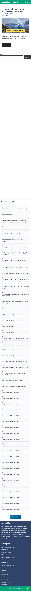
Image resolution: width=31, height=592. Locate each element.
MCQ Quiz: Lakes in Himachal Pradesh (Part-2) (13, 380)
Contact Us (4, 574)
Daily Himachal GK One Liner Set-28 (10, 404)
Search (2, 54)
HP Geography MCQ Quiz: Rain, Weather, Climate (14, 247)
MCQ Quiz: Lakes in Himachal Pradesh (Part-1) (13, 386)
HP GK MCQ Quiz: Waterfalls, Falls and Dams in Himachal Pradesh (13, 374)
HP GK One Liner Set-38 (8, 309)
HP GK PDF (4, 562)
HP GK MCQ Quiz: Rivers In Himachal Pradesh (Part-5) (15, 267)
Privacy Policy (5, 579)
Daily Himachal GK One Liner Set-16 (10, 474)
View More (15, 517)
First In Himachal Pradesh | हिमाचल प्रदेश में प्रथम (13, 228)
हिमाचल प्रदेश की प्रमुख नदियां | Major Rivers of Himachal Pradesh (14, 240)
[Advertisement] (15, 129)
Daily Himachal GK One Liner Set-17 (10, 468)
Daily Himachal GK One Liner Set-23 (10, 439)
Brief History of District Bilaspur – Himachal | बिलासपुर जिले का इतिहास (15, 287)
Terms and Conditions (7, 582)
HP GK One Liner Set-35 (8, 326)
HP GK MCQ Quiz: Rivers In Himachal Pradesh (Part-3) (15, 338)
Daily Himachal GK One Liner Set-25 (10, 421)
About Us (4, 577)
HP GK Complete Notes (7, 547)
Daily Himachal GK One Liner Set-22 (10, 433)
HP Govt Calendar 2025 (8, 565)
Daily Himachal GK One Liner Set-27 (10, 410)
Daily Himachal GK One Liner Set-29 (10, 398)
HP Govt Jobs (5, 549)
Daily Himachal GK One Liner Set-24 (10, 427)
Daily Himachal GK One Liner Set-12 (10, 497)
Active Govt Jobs (6, 552)
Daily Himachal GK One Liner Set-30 (10, 392)
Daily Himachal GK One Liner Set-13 (10, 491)
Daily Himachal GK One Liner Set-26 (10, 415)
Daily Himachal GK (9, 2)
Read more (6, 45)
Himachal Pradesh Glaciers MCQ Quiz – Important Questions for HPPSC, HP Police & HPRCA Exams (14, 221)
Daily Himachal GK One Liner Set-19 (10, 456)
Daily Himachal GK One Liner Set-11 (10, 503)
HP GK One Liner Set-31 (8, 355)
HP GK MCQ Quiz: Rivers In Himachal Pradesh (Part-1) (15, 367)
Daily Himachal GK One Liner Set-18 (10, 462)
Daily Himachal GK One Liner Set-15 (10, 480)
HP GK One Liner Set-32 (8, 349)
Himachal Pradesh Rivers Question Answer (12, 233)
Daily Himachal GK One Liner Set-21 (10, 445)
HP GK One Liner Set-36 (8, 320)
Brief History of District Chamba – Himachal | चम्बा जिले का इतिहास (15, 280)
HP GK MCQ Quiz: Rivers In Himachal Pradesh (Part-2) (15, 361)
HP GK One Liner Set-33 (8, 344)
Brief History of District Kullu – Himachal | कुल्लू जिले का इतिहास (14, 261)
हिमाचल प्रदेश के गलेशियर (7, 214)
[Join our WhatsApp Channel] (28, 589)
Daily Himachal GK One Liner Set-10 (10, 509)
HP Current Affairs (6, 555)
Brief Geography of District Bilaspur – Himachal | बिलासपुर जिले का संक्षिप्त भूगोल (15, 295)
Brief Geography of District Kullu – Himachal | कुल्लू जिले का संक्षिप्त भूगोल (15, 253)
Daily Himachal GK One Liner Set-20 (10, 450)
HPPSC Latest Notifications (8, 557)
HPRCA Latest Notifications (9, 560)
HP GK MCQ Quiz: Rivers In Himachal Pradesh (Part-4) (15, 273)
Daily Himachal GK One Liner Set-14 (10, 486)
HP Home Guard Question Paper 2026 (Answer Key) (14, 208)
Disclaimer (4, 584)
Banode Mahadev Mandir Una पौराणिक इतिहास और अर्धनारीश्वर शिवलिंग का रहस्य (15, 302)
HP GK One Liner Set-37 (8, 314)
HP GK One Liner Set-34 (8, 332)
